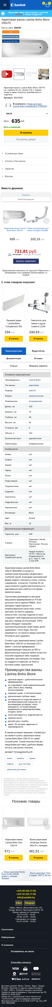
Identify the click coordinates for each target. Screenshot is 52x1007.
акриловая (34, 385)
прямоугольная (36, 396)
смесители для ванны (16, 769)
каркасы (20, 758)
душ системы (24, 764)
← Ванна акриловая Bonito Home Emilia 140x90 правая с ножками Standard (13, 875)
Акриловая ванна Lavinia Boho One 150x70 (13, 842)
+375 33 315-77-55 (26, 894)
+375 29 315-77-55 (26, 891)
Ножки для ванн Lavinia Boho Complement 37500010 (30, 105)
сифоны (10, 764)
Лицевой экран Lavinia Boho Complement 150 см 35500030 (14, 323)
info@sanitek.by (26, 897)
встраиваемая (35, 401)
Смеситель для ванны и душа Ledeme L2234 (38, 323)
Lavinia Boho (35, 380)
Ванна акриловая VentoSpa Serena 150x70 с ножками (38, 842)
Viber (19, 903)
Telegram (30, 903)
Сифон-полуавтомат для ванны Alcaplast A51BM (38, 229)
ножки (9, 758)
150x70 (32, 390)
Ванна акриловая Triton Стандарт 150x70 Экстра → (40, 875)
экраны (32, 758)
